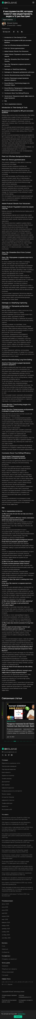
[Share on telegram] (9, 755)
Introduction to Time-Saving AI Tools (15, 37)
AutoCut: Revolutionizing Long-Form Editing (17, 75)
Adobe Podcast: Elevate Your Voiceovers (16, 51)
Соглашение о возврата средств (26, 1001)
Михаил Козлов (12, 23)
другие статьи (7, 721)
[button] (9, 19)
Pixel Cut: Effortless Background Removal (16, 45)
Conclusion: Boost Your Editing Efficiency (16, 93)
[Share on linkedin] (6, 755)
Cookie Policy (21, 1013)
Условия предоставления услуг (9, 996)
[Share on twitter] (3, 755)
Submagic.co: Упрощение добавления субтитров (19, 72)
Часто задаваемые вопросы (13, 104)
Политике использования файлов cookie (9, 1001)
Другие (10, 984)
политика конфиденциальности (25, 996)
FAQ (5, 101)
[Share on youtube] (12, 755)
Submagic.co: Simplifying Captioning (15, 69)
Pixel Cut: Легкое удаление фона (14, 48)
